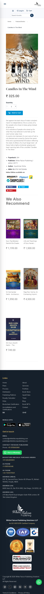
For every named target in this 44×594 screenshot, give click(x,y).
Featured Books (20, 21)
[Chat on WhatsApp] (22, 452)
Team (24, 398)
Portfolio (25, 389)
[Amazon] (30, 587)
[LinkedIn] (20, 587)
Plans (4, 386)
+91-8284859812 (9, 460)
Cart (29, 11)
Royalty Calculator (9, 398)
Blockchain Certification (11, 404)
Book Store (26, 392)
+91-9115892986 (14, 447)
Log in (20, 11)
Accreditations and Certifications (9, 408)
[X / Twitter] (10, 587)
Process (5, 389)
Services (25, 386)
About (24, 383)
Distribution (6, 392)
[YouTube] (25, 587)
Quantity (9, 102)
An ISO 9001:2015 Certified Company (22, 523)
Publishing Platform (9, 395)
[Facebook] (5, 587)
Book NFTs (26, 404)
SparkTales (26, 395)
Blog (24, 401)
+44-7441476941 (9, 473)
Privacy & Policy (24, 593)
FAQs (4, 401)
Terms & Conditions (9, 593)
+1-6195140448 (8, 466)
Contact (25, 407)
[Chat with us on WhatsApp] (39, 582)
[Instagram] (15, 587)
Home (9, 21)
